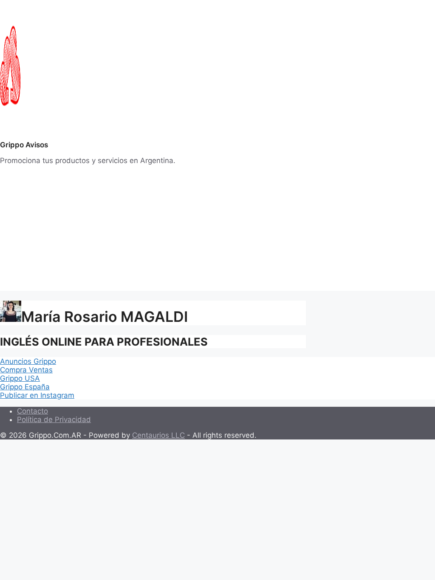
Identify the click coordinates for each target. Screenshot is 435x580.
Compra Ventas (26, 370)
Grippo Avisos (24, 145)
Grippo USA (20, 378)
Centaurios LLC (158, 435)
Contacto (32, 411)
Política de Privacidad (54, 419)
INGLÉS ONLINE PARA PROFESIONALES (104, 341)
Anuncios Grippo (28, 361)
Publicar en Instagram (37, 395)
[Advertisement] (217, 231)
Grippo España (25, 387)
